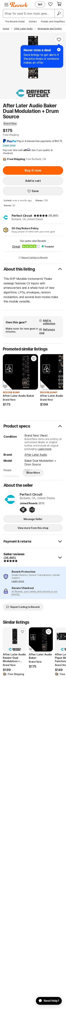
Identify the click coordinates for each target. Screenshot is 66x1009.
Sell (40, 4)
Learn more (44, 448)
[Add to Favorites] (59, 39)
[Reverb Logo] (18, 4)
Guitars (33, 21)
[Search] (59, 13)
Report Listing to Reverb (34, 257)
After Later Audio (35, 454)
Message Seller (33, 519)
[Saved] (50, 4)
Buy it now (33, 170)
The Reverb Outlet (15, 21)
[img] (41, 215)
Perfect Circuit (22, 215)
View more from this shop (33, 527)
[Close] (58, 49)
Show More (33, 472)
